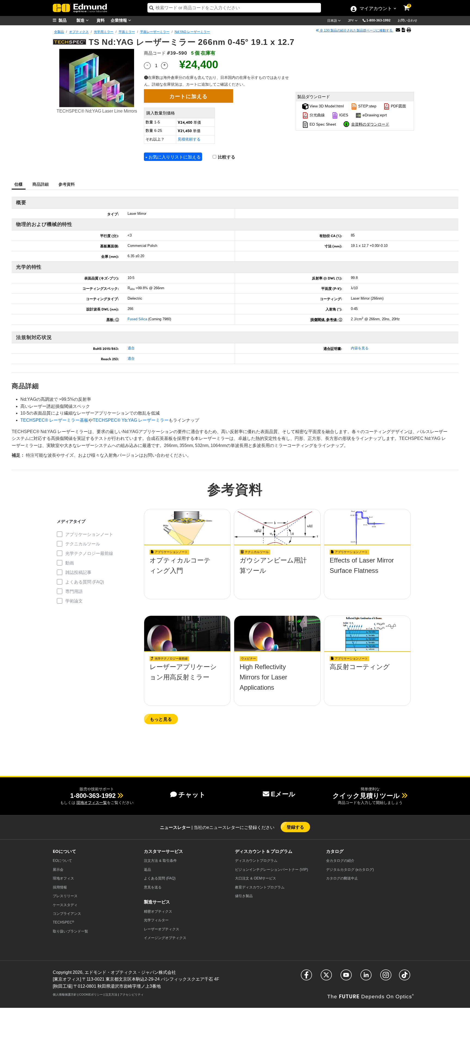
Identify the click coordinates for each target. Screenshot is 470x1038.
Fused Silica (137, 319)
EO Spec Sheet (322, 124)
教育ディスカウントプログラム (260, 887)
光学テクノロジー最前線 (89, 553)
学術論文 (74, 601)
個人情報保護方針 (65, 994)
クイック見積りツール (366, 795)
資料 (101, 20)
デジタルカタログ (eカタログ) (350, 870)
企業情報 (119, 20)
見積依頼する (189, 139)
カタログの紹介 (340, 861)
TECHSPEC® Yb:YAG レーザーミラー (131, 420)
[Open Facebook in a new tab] (306, 977)
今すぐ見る (187, 575)
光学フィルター (156, 920)
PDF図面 (398, 106)
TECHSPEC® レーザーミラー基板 (54, 420)
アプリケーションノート (89, 534)
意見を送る (153, 887)
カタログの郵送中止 (342, 878)
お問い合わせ (407, 20)
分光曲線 (316, 115)
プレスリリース (65, 896)
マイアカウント (376, 9)
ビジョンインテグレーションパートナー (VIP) (271, 870)
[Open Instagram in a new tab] (385, 977)
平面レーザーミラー (154, 32)
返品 (147, 870)
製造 (81, 20)
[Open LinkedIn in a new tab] (366, 977)
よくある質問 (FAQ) (84, 582)
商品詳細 (40, 184)
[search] (234, 8)
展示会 (58, 870)
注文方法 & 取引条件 (160, 861)
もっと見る (161, 719)
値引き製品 (244, 896)
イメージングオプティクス (165, 938)
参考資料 (66, 184)
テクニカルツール (82, 544)
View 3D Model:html (326, 106)
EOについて (62, 861)
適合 (131, 348)
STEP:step (366, 106)
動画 (69, 563)
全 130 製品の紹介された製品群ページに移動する (356, 30)
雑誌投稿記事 (78, 572)
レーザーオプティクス (161, 929)
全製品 (59, 32)
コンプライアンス (67, 914)
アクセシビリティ (132, 994)
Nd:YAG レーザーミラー (192, 32)
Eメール (283, 794)
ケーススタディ (65, 905)
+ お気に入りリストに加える (173, 157)
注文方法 (111, 994)
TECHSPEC (63, 922)
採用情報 (60, 887)
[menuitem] (66, 20)
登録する (295, 827)
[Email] (398, 30)
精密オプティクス (158, 911)
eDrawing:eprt (374, 115)
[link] (410, 4)
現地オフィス (63, 878)
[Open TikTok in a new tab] (404, 977)
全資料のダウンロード (370, 124)
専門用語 (74, 591)
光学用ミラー (103, 32)
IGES (343, 115)
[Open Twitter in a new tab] (326, 977)
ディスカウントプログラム (256, 861)
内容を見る (360, 348)
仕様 (18, 184)
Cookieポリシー (91, 994)
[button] (380, 20)
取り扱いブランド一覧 (70, 931)
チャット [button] (192, 794)
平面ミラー (127, 32)
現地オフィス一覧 (91, 802)
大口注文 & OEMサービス (255, 878)
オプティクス (79, 32)
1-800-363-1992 (378, 20)
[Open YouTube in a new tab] (346, 977)
